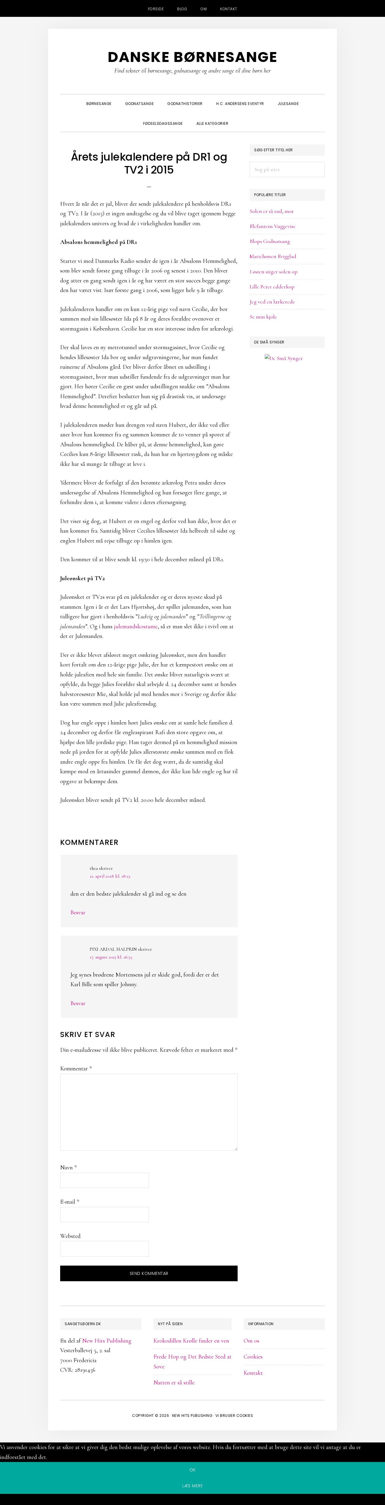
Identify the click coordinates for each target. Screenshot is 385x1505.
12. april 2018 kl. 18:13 (110, 876)
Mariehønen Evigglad (273, 256)
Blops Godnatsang (270, 241)
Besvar (77, 912)
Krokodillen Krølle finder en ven (191, 1340)
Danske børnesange (193, 57)
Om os (251, 1340)
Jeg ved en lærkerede (272, 301)
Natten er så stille (174, 1382)
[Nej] (192, 1500)
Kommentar (76, 1068)
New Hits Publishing (106, 1340)
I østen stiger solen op (273, 271)
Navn (68, 1167)
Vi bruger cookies (234, 1415)
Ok (192, 1470)
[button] (242, 118)
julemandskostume (136, 626)
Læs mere (192, 1486)
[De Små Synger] (287, 387)
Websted (70, 1236)
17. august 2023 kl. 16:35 (111, 957)
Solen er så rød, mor (272, 211)
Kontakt (253, 1373)
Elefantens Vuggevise (273, 226)
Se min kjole (263, 316)
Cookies (253, 1356)
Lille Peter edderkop (272, 286)
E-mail (69, 1201)
